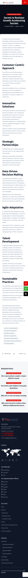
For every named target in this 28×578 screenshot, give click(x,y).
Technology (4, 556)
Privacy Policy (4, 528)
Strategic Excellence (7, 547)
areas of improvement (11, 328)
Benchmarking (4, 560)
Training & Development (7, 563)
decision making (9, 343)
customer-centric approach (12, 341)
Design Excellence (6, 550)
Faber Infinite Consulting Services (9, 525)
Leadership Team (6, 516)
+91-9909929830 (7, 433)
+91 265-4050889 (7, 435)
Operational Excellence (8, 544)
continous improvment (11, 338)
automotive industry (10, 330)
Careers (3, 521)
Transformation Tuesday (14, 14)
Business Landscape (10, 335)
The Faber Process (6, 519)
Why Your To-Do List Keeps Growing (13, 396)
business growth (9, 333)
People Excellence (6, 553)
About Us (3, 510)
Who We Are (5, 513)
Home (2, 506)
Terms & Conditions (6, 531)
